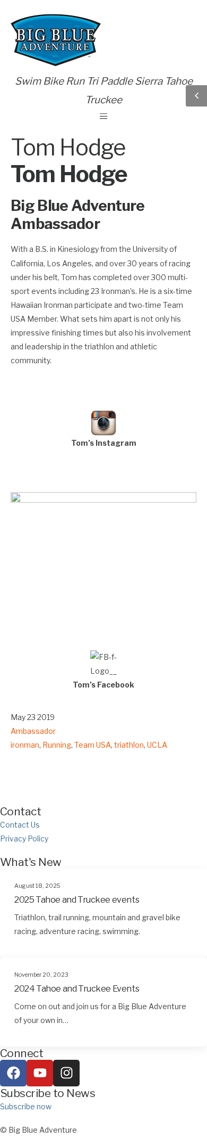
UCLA (157, 744)
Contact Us (20, 824)
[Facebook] (13, 1073)
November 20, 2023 (41, 974)
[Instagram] (66, 1073)
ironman (25, 744)
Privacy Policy (24, 838)
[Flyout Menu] (103, 116)
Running (56, 744)
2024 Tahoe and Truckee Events (76, 988)
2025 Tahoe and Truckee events (76, 899)
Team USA (92, 744)
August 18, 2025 (37, 885)
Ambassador (33, 730)
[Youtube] (40, 1073)
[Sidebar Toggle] (196, 96)
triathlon (129, 744)
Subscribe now (25, 1106)
